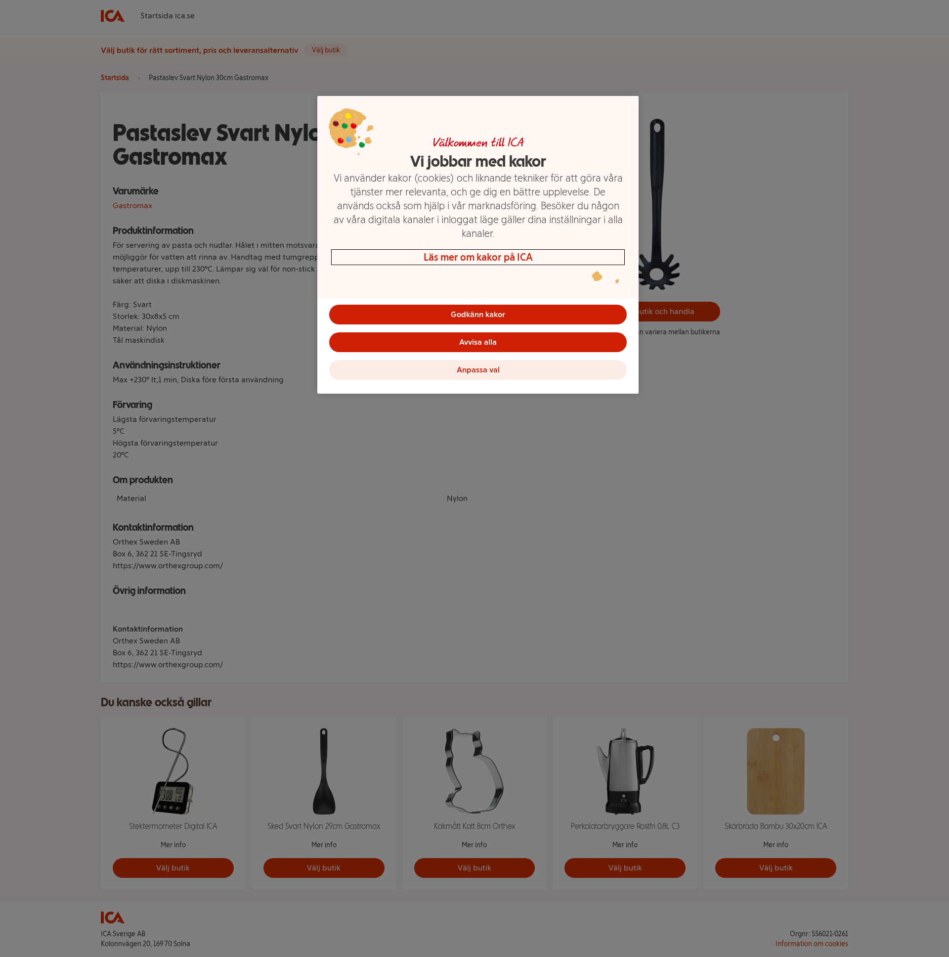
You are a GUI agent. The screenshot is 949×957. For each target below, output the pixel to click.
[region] (478, 245)
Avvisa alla (478, 342)
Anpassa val (478, 369)
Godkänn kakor (478, 314)
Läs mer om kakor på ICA (478, 257)
